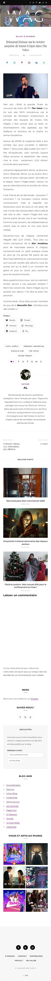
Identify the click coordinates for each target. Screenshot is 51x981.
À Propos (10, 956)
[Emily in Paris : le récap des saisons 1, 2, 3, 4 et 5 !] (37, 901)
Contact (22, 956)
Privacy (19, 961)
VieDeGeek (11, 827)
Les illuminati (12, 806)
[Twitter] (14, 62)
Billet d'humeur (25, 36)
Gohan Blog (11, 793)
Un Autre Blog (12, 823)
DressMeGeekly (13, 785)
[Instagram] (32, 947)
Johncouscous (12, 802)
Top (26, 975)
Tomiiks (9, 818)
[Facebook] (7, 62)
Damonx (10, 789)
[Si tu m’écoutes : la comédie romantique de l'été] (14, 878)
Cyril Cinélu (12, 346)
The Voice (34, 351)
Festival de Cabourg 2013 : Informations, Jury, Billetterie (11, 446)
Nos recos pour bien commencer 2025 (25, 501)
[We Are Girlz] (25, 16)
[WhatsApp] (44, 62)
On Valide (31, 961)
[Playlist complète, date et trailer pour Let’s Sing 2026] (14, 854)
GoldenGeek (11, 797)
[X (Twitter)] (25, 947)
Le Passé (44, 443)
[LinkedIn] (36, 62)
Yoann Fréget (25, 356)
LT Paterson (11, 814)
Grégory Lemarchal (34, 346)
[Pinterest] (22, 62)
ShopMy (34, 699)
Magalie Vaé (17, 351)
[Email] (29, 62)
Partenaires (36, 956)
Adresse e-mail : (14, 750)
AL (24, 55)
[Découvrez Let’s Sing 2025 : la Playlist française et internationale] (14, 901)
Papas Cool (11, 810)
